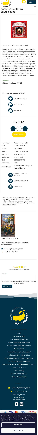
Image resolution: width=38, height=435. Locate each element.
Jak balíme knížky (19, 336)
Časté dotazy (19, 371)
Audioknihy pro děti (21, 143)
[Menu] (31, 2)
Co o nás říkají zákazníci (19, 339)
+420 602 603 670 (11, 252)
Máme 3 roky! (19, 349)
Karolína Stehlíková (21, 151)
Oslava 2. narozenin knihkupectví (19, 346)
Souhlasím (18, 430)
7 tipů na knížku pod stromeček (19, 361)
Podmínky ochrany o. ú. (19, 374)
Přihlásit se (7, 286)
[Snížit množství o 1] (13, 128)
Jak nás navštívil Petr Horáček (19, 355)
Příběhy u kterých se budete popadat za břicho (19, 364)
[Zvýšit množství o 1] (25, 128)
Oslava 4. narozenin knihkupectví (19, 352)
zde (28, 420)
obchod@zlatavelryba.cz (14, 249)
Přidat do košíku (19, 134)
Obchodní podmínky (19, 377)
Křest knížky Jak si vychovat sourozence (19, 358)
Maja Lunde (18, 149)
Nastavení (18, 425)
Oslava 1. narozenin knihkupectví (19, 343)
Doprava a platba (19, 367)
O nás (19, 333)
